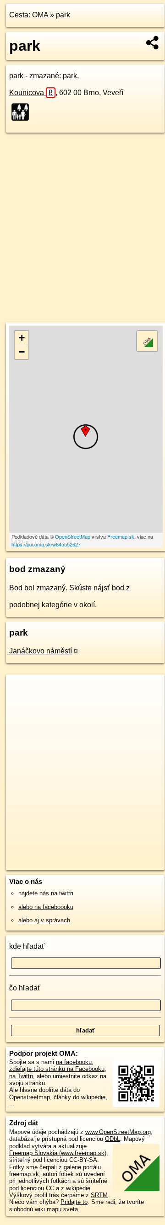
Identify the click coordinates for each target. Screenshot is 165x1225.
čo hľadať (24, 988)
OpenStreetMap (72, 536)
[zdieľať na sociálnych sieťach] (153, 42)
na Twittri (21, 1076)
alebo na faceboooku (45, 907)
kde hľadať (26, 946)
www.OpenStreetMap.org (118, 1132)
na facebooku (74, 1062)
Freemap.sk (120, 536)
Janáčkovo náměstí (40, 651)
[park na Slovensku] (22, 112)
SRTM (99, 1195)
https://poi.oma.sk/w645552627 (46, 544)
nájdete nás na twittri (45, 893)
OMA (40, 15)
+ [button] (22, 337)
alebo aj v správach (44, 920)
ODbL (112, 1138)
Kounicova (31, 92)
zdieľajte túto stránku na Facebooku (56, 1068)
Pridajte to (74, 1201)
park (63, 15)
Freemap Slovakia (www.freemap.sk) (57, 1153)
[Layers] (147, 341)
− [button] (22, 352)
